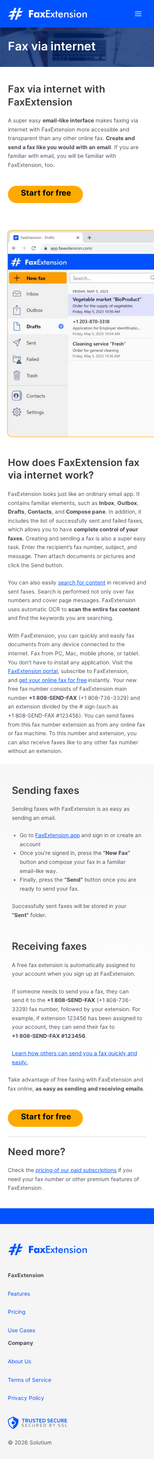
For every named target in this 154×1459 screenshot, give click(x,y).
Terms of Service (29, 1380)
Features (19, 1294)
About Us (19, 1361)
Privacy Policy (26, 1398)
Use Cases (21, 1330)
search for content (81, 582)
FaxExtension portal (33, 671)
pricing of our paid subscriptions (76, 1170)
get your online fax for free (53, 680)
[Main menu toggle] (138, 14)
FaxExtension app (57, 835)
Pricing (16, 1312)
